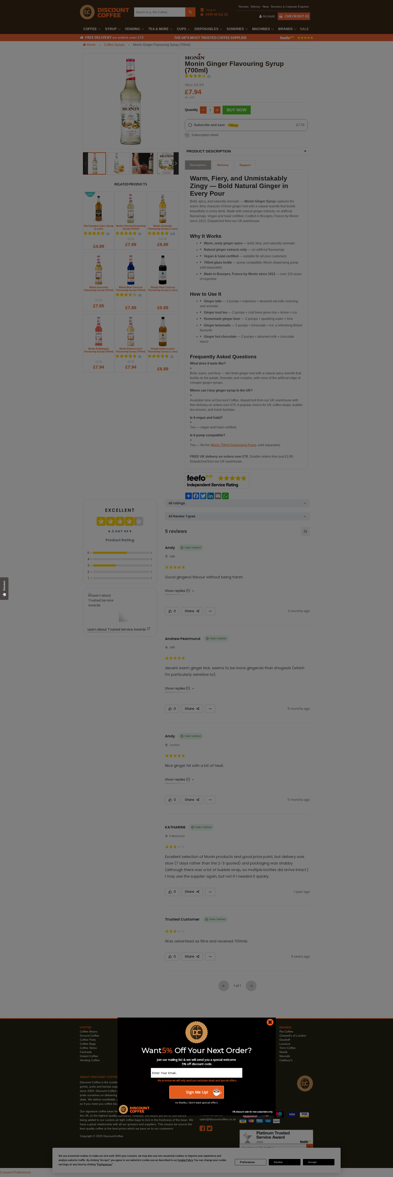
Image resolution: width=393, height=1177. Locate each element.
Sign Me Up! (196, 1092)
